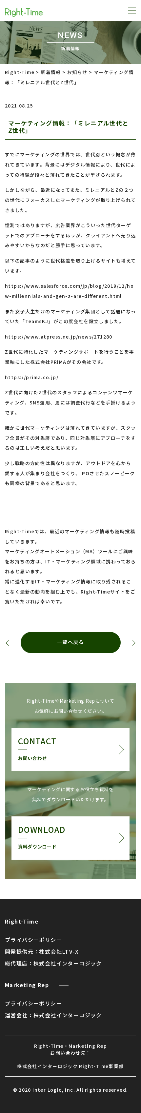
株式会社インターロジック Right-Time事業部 (70, 1066)
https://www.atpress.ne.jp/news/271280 (58, 336)
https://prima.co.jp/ (31, 377)
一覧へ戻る (70, 642)
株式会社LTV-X (59, 951)
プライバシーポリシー (33, 940)
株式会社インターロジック (67, 963)
